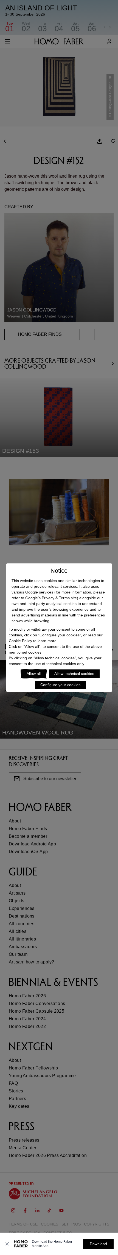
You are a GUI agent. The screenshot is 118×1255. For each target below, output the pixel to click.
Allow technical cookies (74, 673)
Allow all (34, 673)
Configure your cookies (60, 685)
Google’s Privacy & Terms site (51, 598)
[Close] (7, 1244)
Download (98, 1244)
